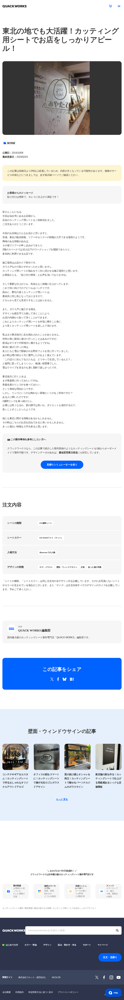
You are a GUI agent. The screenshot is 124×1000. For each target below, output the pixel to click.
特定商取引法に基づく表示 (40, 992)
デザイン (47, 945)
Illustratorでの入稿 (47, 552)
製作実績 (11, 143)
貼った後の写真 (94, 567)
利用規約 (19, 992)
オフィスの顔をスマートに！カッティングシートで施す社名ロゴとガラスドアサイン (46, 780)
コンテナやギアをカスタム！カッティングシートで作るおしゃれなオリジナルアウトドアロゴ (15, 780)
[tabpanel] (62, 98)
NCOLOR (56, 977)
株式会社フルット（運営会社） (32, 977)
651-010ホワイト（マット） (51, 538)
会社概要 (6, 992)
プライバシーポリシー (68, 992)
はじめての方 (12, 945)
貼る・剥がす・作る (67, 945)
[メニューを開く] (119, 6)
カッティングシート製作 (12, 908)
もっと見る (62, 799)
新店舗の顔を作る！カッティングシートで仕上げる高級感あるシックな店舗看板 (108, 780)
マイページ (103, 945)
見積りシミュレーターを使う (62, 464)
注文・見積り (110, 957)
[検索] (117, 930)
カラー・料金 (30, 945)
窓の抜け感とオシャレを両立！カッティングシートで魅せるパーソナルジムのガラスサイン (77, 780)
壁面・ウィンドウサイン (66, 567)
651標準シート (45, 523)
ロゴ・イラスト (46, 567)
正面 (83, 567)
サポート (87, 945)
